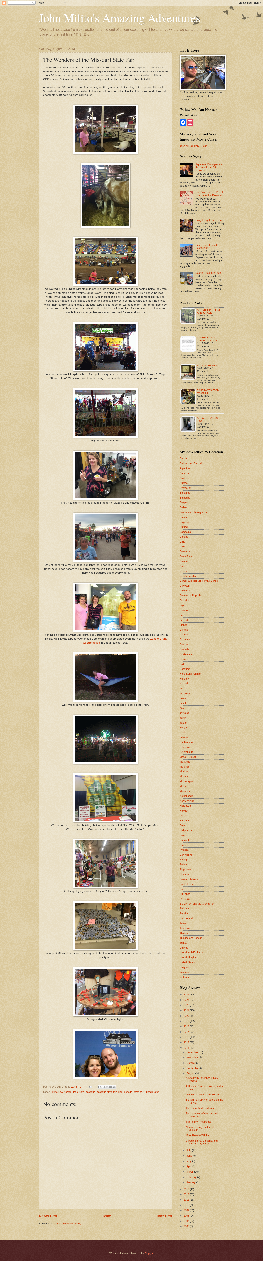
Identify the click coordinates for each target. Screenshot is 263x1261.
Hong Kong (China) (190, 673)
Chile (182, 541)
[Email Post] (90, 1086)
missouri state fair (106, 1091)
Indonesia (185, 693)
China (183, 546)
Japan (183, 717)
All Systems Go (207, 365)
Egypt (183, 605)
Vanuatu (184, 972)
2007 (187, 1221)
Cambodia (185, 532)
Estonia (184, 610)
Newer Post (48, 1216)
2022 (187, 1005)
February (192, 1177)
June (190, 1155)
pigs (120, 1091)
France (183, 624)
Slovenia (184, 874)
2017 (187, 1031)
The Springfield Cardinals (200, 1108)
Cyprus (184, 571)
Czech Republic (188, 576)
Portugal (184, 840)
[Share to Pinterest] (114, 1087)
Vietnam (184, 977)
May (189, 1161)
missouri (90, 1091)
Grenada (184, 649)
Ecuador (184, 600)
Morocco (184, 786)
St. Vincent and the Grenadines (197, 903)
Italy (182, 707)
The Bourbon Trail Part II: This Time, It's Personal (209, 194)
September (193, 1068)
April (189, 1166)
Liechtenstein (187, 742)
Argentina (185, 468)
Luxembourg (186, 751)
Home (106, 1216)
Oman (183, 815)
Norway (184, 810)
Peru (182, 825)
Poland (183, 835)
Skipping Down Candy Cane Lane (208, 339)
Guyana (184, 659)
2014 (187, 1047)
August (191, 1073)
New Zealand (187, 801)
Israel (183, 703)
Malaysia (185, 761)
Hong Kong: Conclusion (208, 220)
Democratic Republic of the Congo (199, 580)
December (193, 1052)
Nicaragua (185, 805)
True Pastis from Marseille (208, 392)
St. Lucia (185, 898)
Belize (183, 507)
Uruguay (184, 967)
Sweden (184, 913)
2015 (187, 1042)
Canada (184, 536)
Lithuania (185, 747)
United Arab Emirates (191, 952)
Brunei (183, 517)
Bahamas (185, 492)
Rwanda (184, 849)
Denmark (185, 585)
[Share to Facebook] (110, 1087)
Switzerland (186, 918)
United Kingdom (188, 957)
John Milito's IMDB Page (193, 145)
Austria (184, 482)
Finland (184, 620)
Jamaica (184, 712)
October (191, 1062)
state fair (138, 1091)
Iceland (184, 683)
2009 (187, 1210)
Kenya (183, 727)
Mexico (184, 771)
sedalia (128, 1091)
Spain (183, 889)
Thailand (184, 933)
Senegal (184, 859)
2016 (187, 1037)
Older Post (164, 1216)
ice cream (78, 1091)
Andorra (184, 458)
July (189, 1150)
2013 (187, 1189)
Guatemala (186, 654)
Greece (184, 644)
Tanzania (185, 928)
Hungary (184, 678)
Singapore (185, 869)
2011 (187, 1199)
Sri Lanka (185, 893)
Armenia (184, 473)
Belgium (184, 502)
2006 (187, 1226)
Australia (184, 478)
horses (68, 1091)
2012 (187, 1194)
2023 (187, 1000)
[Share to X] (107, 1087)
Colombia (185, 551)
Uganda (184, 947)
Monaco (184, 776)
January (191, 1182)
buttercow (57, 1091)
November (193, 1057)
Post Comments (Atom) (68, 1223)
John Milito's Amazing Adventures (119, 17)
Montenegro (186, 781)
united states (152, 1091)
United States (187, 962)
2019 (187, 1021)
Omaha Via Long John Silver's (202, 1094)
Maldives (185, 766)
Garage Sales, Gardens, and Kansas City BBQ (202, 1142)
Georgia (184, 634)
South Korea (186, 884)
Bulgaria (184, 522)
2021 (187, 1010)
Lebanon (184, 737)
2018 (187, 1026)
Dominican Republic (191, 595)
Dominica (185, 590)
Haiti (182, 664)
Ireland (183, 698)
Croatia (184, 561)
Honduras (185, 668)
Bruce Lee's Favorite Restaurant (206, 246)
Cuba (182, 566)
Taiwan (183, 923)
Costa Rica (186, 556)
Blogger (149, 1253)
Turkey (183, 942)
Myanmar (185, 791)
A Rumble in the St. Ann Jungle (209, 311)
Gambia (184, 629)
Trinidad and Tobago (191, 937)
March (190, 1171)
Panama (184, 820)
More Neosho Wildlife (197, 1135)
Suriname (185, 908)
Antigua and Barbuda (191, 463)
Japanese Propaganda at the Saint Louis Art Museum (209, 167)
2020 (187, 1015)
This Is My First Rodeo (198, 1121)
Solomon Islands (189, 879)
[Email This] (99, 1087)
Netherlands (186, 796)
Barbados (185, 497)
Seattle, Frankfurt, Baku (208, 273)
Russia (183, 845)
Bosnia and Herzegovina (193, 512)
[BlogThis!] (103, 1087)
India (182, 688)
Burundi (184, 527)
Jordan (183, 722)
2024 (187, 994)
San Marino (186, 854)
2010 (187, 1205)
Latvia (183, 732)
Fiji (181, 615)
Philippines (186, 830)
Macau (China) (188, 756)
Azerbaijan (185, 487)
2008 (187, 1215)
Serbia (183, 864)
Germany (185, 639)
